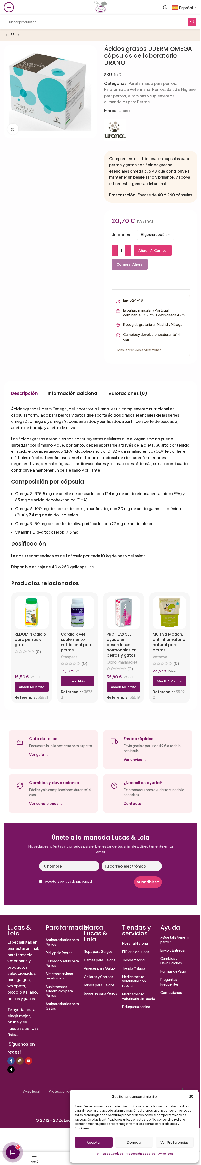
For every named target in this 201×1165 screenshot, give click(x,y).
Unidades (121, 234)
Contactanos (171, 992)
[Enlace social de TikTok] (11, 1069)
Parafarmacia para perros (152, 83)
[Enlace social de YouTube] (28, 1061)
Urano (124, 110)
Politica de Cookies (109, 1153)
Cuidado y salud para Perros (62, 963)
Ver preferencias (174, 1142)
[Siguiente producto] (18, 35)
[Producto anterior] (7, 35)
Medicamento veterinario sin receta (138, 996)
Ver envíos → (135, 759)
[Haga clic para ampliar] (12, 129)
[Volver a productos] (12, 35)
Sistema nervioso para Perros (59, 975)
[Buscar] (192, 22)
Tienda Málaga (133, 968)
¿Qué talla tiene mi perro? (174, 939)
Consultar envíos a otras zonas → (140, 350)
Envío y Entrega (172, 950)
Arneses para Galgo (99, 968)
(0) (38, 652)
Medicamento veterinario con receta (134, 981)
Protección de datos (141, 1153)
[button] (191, 1096)
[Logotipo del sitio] (100, 6)
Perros (158, 89)
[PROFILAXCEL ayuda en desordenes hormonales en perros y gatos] (123, 613)
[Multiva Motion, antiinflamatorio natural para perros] (170, 613)
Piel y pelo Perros (59, 952)
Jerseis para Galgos (99, 985)
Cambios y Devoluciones (171, 960)
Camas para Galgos (99, 960)
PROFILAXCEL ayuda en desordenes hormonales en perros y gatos (122, 645)
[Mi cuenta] (165, 7)
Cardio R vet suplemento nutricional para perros (77, 642)
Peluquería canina (136, 1006)
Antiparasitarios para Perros (62, 941)
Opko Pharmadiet (122, 662)
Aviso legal (166, 1153)
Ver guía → (38, 754)
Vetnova (160, 656)
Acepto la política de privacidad (68, 881)
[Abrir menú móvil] (8, 7)
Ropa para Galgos (98, 951)
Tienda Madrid (133, 960)
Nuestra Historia (135, 943)
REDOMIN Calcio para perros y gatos (30, 640)
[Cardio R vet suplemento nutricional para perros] (78, 613)
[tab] (24, 393)
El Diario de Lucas (135, 951)
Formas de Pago (173, 971)
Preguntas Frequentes (169, 981)
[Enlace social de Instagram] (20, 1061)
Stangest (69, 656)
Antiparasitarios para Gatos (62, 1005)
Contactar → (135, 803)
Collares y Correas (98, 976)
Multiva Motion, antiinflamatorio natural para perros (169, 642)
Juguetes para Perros (100, 993)
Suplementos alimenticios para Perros (59, 991)
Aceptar (94, 1142)
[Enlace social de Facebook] (11, 1061)
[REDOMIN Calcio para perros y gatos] (32, 613)
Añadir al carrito (152, 250)
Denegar (134, 1142)
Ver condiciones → (46, 803)
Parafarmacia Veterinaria (127, 89)
